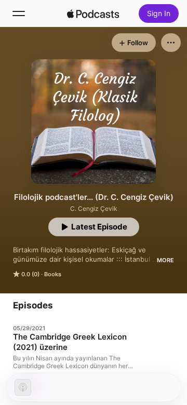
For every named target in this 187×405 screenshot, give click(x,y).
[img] (93, 13)
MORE (165, 260)
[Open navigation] (18, 13)
